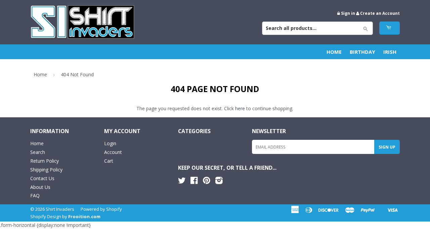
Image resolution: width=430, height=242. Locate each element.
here (240, 108)
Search (37, 152)
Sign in (348, 13)
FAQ (35, 195)
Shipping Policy (46, 169)
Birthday (362, 51)
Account (113, 152)
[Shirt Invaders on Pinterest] (206, 181)
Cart (108, 161)
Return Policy (44, 161)
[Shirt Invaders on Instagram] (219, 181)
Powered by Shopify (101, 209)
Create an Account (380, 13)
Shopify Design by (65, 216)
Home (334, 51)
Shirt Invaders (60, 209)
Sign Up (387, 147)
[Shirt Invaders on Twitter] (181, 181)
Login (110, 143)
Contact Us (42, 178)
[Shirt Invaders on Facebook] (194, 181)
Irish (389, 51)
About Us (40, 187)
